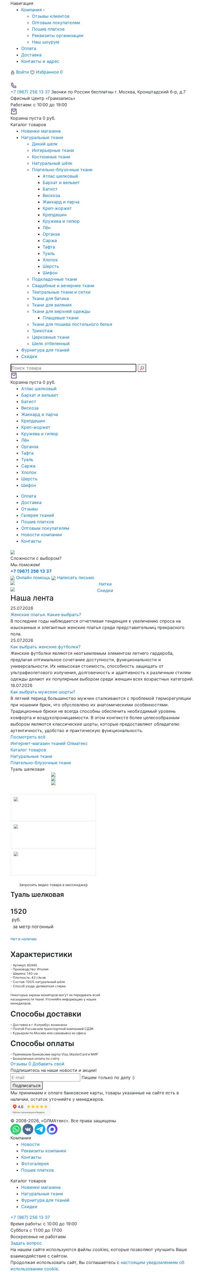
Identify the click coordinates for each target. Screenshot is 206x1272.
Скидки (29, 1206)
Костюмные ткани (51, 156)
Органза (51, 234)
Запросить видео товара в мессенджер (53, 885)
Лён (46, 227)
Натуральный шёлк (52, 163)
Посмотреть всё (27, 737)
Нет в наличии (23, 939)
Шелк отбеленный (51, 343)
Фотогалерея (35, 1163)
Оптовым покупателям (56, 22)
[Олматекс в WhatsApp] (16, 1128)
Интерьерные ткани (53, 150)
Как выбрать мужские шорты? (42, 692)
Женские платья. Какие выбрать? (45, 614)
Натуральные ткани (42, 1193)
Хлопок (50, 259)
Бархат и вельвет (61, 182)
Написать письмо (75, 577)
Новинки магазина (41, 1187)
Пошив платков (48, 29)
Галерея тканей (37, 515)
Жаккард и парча (61, 201)
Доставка (31, 54)
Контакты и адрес (40, 61)
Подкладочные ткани (54, 279)
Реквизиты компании (43, 1150)
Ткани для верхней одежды (61, 311)
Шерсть (51, 266)
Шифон (50, 272)
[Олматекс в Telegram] (41, 1128)
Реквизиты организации (57, 35)
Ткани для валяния (52, 305)
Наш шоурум (45, 42)
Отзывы (29, 508)
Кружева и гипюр (61, 221)
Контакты (31, 541)
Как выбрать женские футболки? (45, 646)
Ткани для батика (50, 298)
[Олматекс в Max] (52, 1128)
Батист (50, 189)
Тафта (49, 247)
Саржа (50, 240)
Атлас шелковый (60, 176)
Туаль (49, 253)
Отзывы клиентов (50, 16)
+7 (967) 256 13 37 (30, 91)
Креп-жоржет (57, 208)
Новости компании (41, 534)
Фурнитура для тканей (45, 1200)
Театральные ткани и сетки (61, 292)
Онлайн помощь (33, 577)
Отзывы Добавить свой (37, 1063)
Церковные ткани (50, 337)
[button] (12, 833)
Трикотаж (42, 330)
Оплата (28, 48)
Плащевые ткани (61, 317)
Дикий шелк (45, 144)
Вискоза (51, 195)
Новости (30, 1144)
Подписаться (27, 1085)
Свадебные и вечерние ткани (63, 285)
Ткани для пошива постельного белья (72, 324)
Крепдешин (55, 214)
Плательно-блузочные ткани (62, 169)
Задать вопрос (26, 1243)
